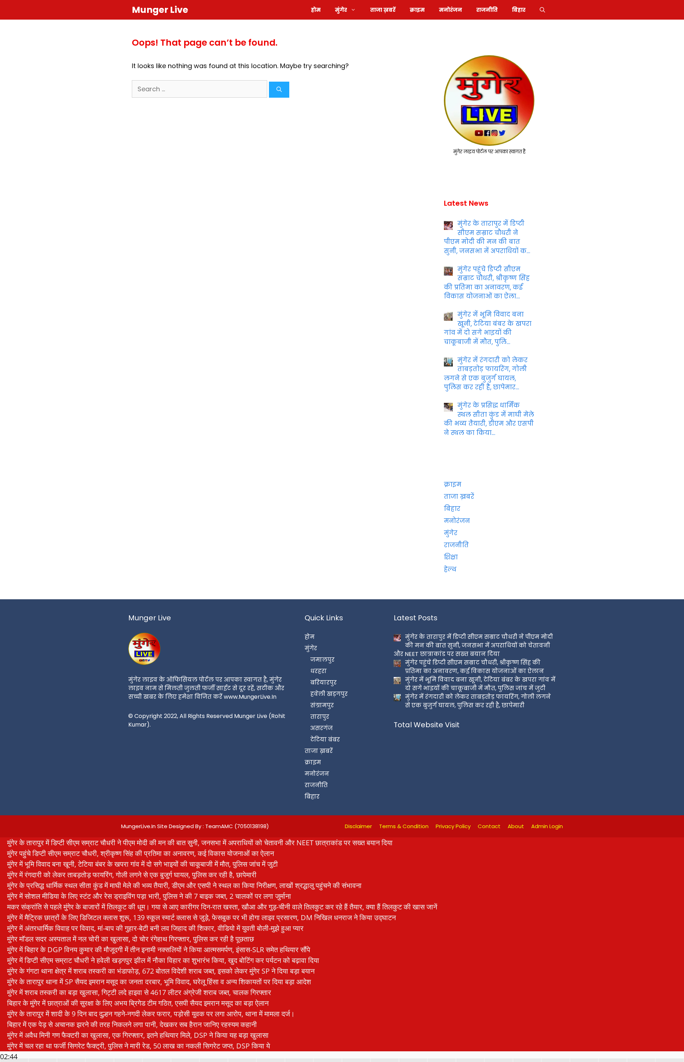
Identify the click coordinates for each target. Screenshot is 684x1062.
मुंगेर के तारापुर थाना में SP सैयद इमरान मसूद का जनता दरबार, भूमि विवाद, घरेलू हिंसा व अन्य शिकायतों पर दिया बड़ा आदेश (159, 981)
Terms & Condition (404, 826)
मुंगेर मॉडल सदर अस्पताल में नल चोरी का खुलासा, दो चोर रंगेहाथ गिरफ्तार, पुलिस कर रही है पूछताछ (130, 939)
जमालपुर (322, 660)
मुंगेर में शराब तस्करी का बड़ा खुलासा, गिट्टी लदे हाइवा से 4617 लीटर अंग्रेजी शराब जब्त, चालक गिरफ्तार (139, 992)
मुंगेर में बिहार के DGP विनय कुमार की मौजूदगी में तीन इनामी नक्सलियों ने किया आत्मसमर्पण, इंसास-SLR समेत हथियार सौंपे (158, 949)
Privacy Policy (453, 826)
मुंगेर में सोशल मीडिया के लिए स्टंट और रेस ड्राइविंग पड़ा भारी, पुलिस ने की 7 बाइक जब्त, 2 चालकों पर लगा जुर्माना (149, 896)
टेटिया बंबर (325, 739)
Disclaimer (358, 826)
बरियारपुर (323, 682)
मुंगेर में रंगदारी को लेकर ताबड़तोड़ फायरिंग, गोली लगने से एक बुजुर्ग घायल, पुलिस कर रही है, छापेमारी (131, 874)
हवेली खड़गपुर (329, 694)
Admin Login (547, 826)
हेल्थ (450, 569)
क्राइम (417, 10)
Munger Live (160, 10)
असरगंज (321, 728)
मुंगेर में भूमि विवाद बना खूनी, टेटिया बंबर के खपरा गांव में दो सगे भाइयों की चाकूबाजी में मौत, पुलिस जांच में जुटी (142, 864)
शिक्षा (451, 557)
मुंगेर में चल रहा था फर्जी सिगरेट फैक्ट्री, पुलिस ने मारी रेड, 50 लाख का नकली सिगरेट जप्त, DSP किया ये (138, 1046)
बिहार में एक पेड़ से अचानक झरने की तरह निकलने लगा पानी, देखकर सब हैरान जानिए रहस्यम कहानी (132, 1024)
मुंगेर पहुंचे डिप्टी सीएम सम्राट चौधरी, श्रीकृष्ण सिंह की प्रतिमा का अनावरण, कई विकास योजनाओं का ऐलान (140, 853)
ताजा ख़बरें (382, 10)
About (516, 826)
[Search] (279, 90)
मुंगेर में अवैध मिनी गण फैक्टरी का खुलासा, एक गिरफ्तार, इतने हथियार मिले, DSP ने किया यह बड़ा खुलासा (138, 1035)
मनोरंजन (450, 10)
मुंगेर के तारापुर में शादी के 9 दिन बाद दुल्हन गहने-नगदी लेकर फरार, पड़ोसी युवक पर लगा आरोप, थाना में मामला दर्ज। (151, 1014)
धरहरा (318, 671)
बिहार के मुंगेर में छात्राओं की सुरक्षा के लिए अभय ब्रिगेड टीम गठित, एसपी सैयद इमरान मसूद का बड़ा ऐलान (138, 1003)
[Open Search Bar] (542, 10)
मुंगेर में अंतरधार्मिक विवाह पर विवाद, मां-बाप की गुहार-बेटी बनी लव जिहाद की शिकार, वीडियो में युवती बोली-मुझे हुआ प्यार (155, 928)
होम (316, 10)
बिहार (518, 10)
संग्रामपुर (322, 705)
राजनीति (487, 10)
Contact (489, 826)
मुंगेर (341, 10)
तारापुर (319, 717)
